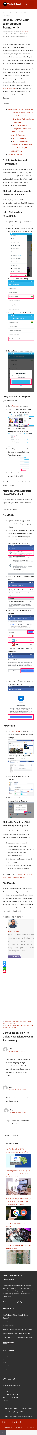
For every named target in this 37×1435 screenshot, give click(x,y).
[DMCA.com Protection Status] (8, 1343)
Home (4, 13)
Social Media (6, 1428)
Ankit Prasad (24, 31)
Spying (4, 1422)
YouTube (6, 1360)
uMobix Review (8, 1326)
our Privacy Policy (16, 1302)
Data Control (16, 1422)
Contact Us (8, 1408)
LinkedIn (6, 1357)
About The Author (15, 154)
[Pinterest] (18, 971)
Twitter (5, 1363)
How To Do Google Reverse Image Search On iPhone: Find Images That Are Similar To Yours (18, 1201)
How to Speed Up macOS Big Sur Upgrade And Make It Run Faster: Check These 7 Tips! (18, 1174)
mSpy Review (7, 1322)
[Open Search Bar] (26, 4)
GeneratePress (28, 1416)
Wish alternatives (9, 88)
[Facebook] (18, 965)
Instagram (6, 1369)
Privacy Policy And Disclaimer (18, 1412)
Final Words (16, 151)
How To (9, 13)
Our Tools (29, 1428)
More (18, 1428)
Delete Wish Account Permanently (20, 109)
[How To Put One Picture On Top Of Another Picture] (18, 1263)
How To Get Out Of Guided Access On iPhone (18, 1337)
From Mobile (19, 138)
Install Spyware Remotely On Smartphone (17, 1333)
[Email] (20, 956)
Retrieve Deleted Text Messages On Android (18, 1329)
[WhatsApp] (18, 968)
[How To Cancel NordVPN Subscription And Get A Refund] (18, 1167)
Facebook (6, 1366)
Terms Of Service (26, 1408)
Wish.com (15, 406)
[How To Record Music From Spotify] (18, 1241)
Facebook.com (17, 731)
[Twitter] (18, 962)
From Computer (20, 141)
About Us (17, 1408)
